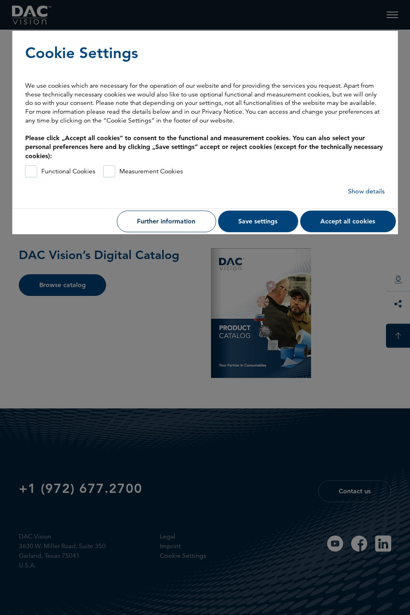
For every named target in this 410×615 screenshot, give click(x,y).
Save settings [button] (257, 221)
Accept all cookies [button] (347, 221)
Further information (166, 221)
